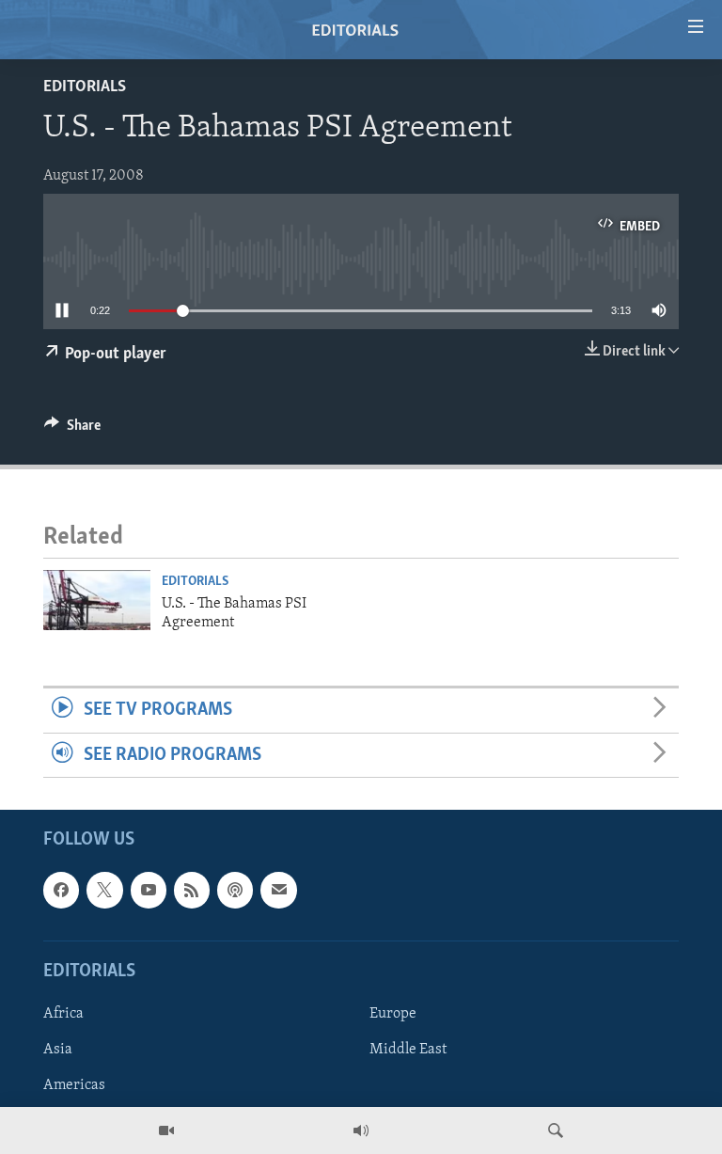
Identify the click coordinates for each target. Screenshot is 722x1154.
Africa (63, 1013)
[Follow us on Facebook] (61, 890)
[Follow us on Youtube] (148, 890)
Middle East (408, 1049)
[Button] (72, 430)
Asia (57, 1049)
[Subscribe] (278, 890)
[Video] (166, 1130)
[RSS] (192, 890)
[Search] (555, 1130)
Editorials (84, 87)
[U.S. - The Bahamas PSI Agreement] (96, 600)
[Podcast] (235, 890)
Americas (74, 1085)
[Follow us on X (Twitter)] (104, 890)
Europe (392, 1013)
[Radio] (361, 1130)
